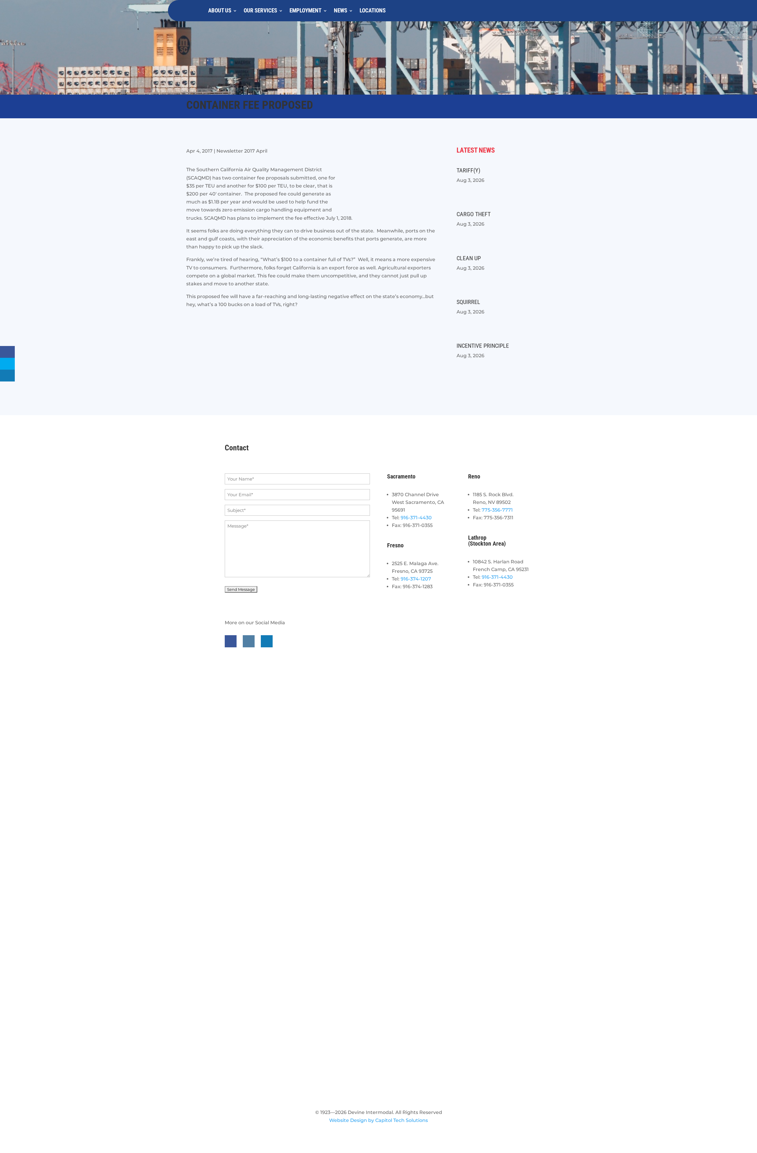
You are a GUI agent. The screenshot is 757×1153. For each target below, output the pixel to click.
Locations (373, 10)
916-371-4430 (416, 517)
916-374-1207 (416, 579)
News (340, 10)
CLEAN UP (469, 258)
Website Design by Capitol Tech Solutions (378, 1120)
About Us (219, 10)
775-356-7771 (497, 510)
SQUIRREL (468, 301)
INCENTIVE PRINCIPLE (483, 345)
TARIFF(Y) (468, 170)
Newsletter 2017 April (241, 151)
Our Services (260, 10)
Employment (305, 10)
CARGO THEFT (474, 214)
